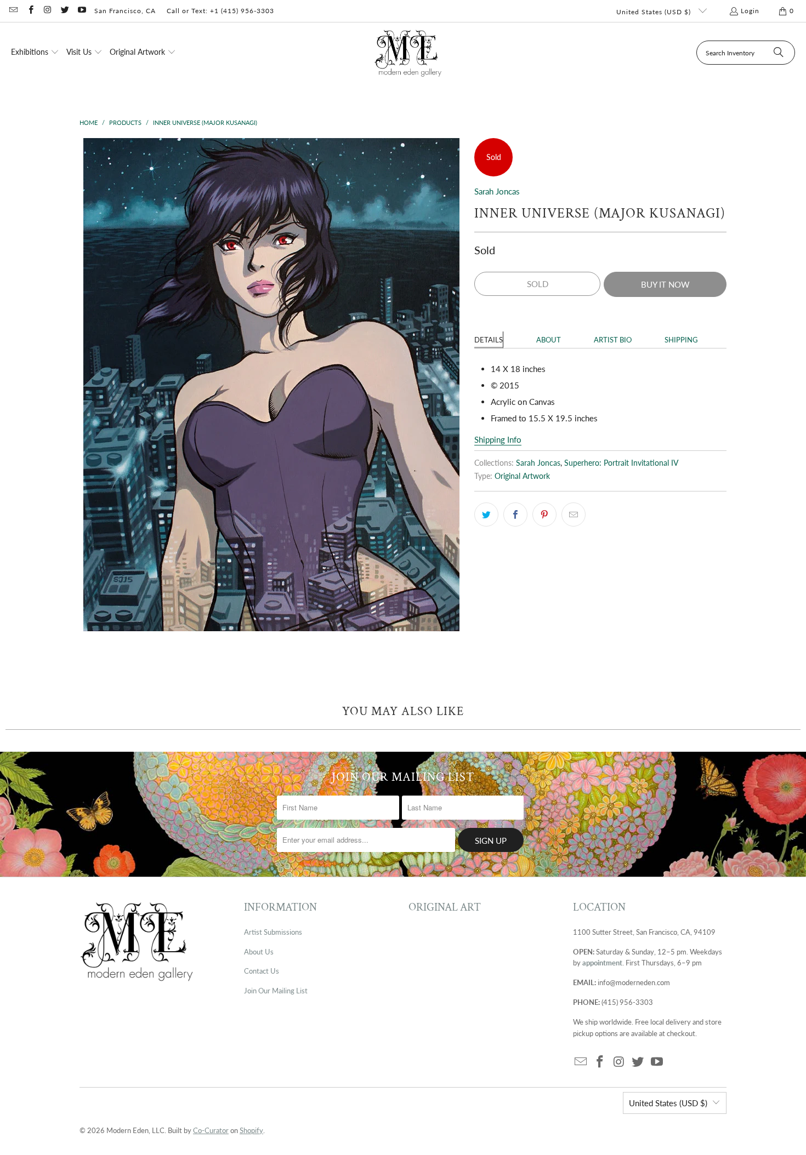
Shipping (681, 339)
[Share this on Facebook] (515, 514)
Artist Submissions (273, 932)
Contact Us (261, 971)
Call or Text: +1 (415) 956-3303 (220, 11)
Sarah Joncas (497, 191)
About (548, 339)
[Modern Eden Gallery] (408, 53)
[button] (35, 52)
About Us (259, 951)
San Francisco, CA (125, 11)
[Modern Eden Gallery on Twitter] (64, 11)
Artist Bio (613, 339)
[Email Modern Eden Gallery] (13, 11)
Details (488, 339)
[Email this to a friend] (573, 514)
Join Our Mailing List (276, 990)
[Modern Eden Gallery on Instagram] (47, 11)
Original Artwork (522, 476)
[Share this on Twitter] (486, 514)
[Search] (778, 53)
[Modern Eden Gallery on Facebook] (30, 11)
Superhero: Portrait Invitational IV (621, 463)
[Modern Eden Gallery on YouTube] (81, 11)
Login (750, 11)
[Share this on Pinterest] (544, 514)
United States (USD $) (654, 12)
